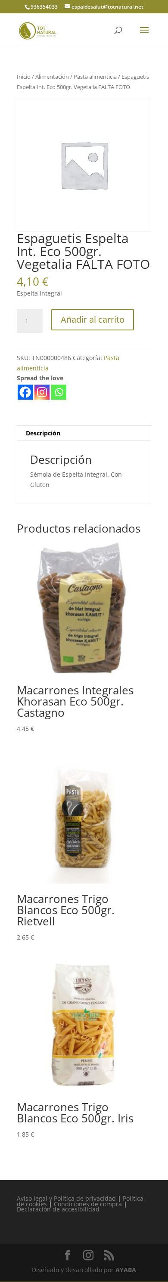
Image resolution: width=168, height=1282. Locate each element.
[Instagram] (42, 392)
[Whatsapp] (58, 392)
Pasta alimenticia (95, 76)
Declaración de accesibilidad (58, 1209)
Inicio (24, 76)
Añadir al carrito (92, 319)
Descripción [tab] (43, 433)
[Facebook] (25, 392)
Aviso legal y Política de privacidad (66, 1198)
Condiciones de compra (88, 1204)
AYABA (125, 1270)
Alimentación (52, 76)
